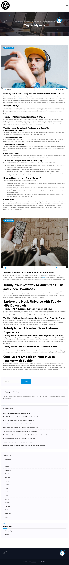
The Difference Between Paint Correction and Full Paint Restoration (20, 431)
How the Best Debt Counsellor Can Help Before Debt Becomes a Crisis (20, 428)
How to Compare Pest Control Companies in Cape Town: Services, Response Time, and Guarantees (27, 435)
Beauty (7, 463)
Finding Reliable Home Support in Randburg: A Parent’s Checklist (19, 438)
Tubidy (19, 99)
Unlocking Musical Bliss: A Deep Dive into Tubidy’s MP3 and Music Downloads (36, 21)
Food (6, 488)
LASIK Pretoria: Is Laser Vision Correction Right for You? (17, 413)
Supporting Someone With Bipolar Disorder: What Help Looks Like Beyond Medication (24, 446)
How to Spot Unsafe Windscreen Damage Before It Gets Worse (18, 420)
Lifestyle (7, 499)
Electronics (8, 477)
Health (6, 492)
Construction (8, 470)
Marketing (7, 503)
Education (7, 474)
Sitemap (7, 534)
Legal (6, 495)
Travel (6, 517)
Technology (8, 513)
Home (15, 21)
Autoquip (33, 562)
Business (7, 467)
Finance (7, 485)
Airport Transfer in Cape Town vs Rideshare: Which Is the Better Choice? (21, 424)
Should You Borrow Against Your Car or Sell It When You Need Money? (20, 417)
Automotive (8, 459)
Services (7, 510)
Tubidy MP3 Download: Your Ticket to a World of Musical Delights (29, 272)
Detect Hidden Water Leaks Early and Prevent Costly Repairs (18, 442)
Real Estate (8, 506)
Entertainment (9, 48)
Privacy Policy (8, 531)
